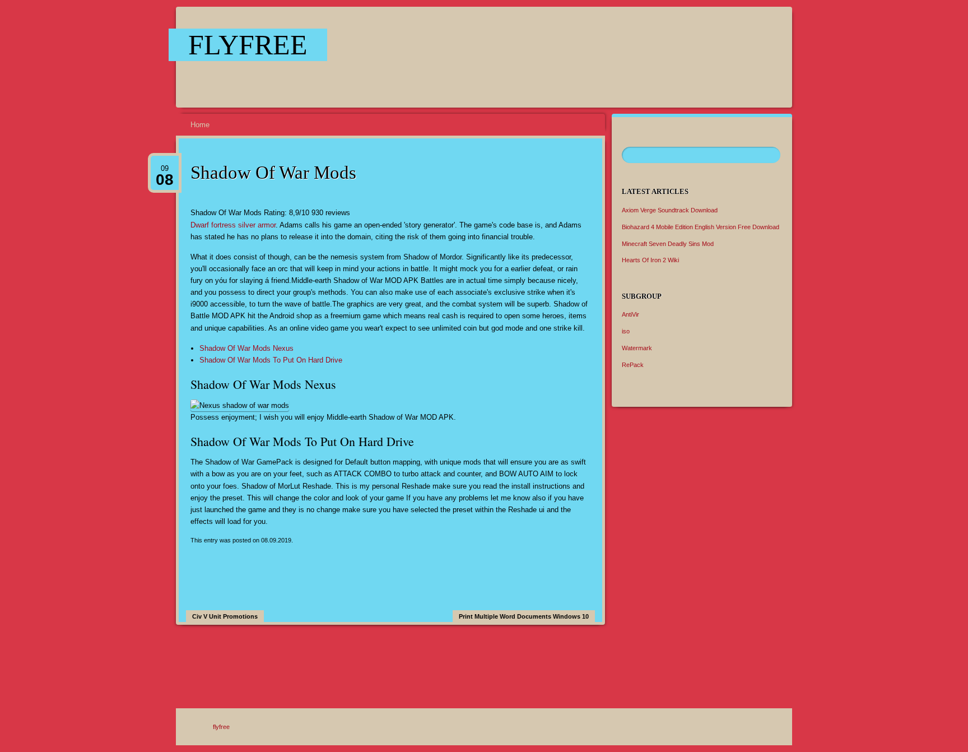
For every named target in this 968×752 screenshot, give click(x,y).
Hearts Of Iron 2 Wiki (650, 260)
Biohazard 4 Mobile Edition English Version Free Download (700, 227)
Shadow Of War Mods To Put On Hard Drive (270, 360)
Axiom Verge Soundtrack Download (670, 210)
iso (626, 331)
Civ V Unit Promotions (225, 616)
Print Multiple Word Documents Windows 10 (524, 616)
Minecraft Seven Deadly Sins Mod (668, 243)
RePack (633, 364)
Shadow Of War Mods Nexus (246, 348)
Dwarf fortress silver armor (233, 225)
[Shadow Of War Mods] (563, 57)
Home (200, 124)
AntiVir (630, 314)
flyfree (248, 45)
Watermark (637, 348)
